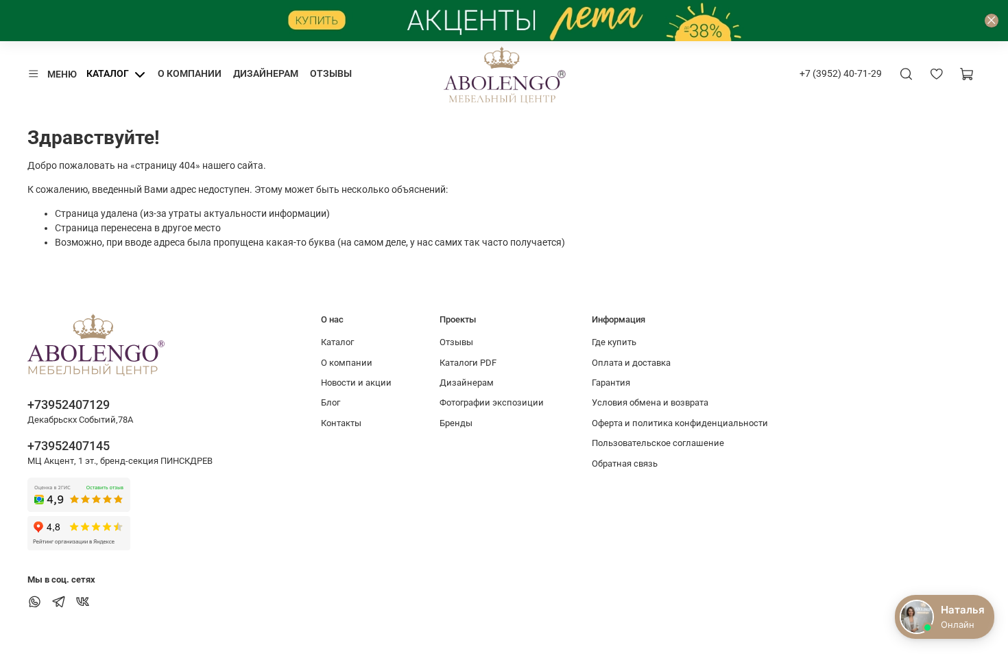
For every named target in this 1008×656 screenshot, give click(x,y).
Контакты (341, 423)
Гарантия (611, 382)
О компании (189, 73)
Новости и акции (356, 382)
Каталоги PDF (468, 363)
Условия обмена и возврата (650, 402)
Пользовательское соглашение (658, 443)
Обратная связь (625, 463)
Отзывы (331, 73)
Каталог (107, 73)
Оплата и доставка (631, 363)
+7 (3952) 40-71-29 (841, 73)
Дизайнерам (265, 73)
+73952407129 (68, 404)
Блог (330, 402)
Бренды (456, 423)
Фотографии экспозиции (492, 402)
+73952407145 (68, 445)
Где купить (614, 342)
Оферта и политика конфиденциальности (680, 423)
